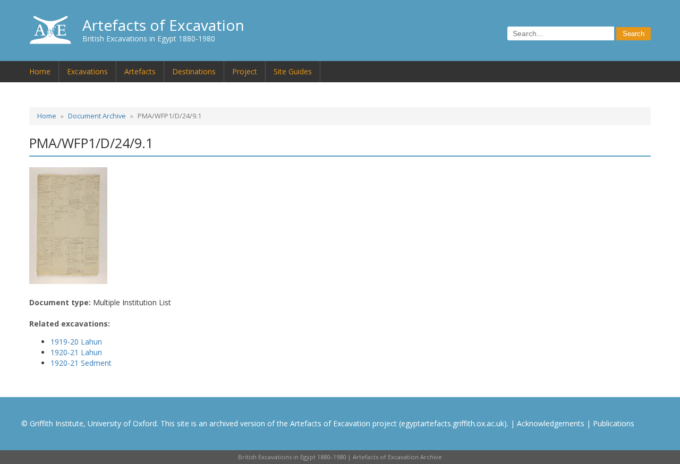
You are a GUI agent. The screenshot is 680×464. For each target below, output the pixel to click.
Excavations (87, 71)
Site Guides (293, 71)
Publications (613, 423)
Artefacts (140, 71)
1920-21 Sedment (81, 363)
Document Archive (97, 116)
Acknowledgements (550, 423)
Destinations (194, 71)
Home (39, 71)
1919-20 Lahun (76, 342)
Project (244, 71)
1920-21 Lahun (76, 352)
